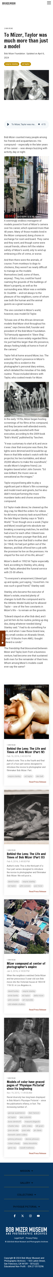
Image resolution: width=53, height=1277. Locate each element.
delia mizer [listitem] (38, 995)
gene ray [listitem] (12, 1148)
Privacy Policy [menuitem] (32, 1238)
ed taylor (26, 64)
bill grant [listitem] (39, 1126)
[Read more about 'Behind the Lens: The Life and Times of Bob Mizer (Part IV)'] (26, 712)
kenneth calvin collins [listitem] (17, 1135)
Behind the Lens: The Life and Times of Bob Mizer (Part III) (26, 856)
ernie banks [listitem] (13, 995)
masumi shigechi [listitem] (32, 1122)
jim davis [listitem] (37, 1130)
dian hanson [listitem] (34, 1113)
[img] (39, 124)
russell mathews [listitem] (27, 1148)
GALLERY (25, 1182)
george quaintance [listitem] (16, 1113)
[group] (26, 124)
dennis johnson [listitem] (32, 1139)
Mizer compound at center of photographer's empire (26, 965)
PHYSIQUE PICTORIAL (25, 1206)
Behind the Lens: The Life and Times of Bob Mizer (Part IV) (26, 750)
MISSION (25, 1170)
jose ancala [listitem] (13, 1130)
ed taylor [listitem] (28, 776)
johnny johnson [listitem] (15, 1139)
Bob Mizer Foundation (15, 53)
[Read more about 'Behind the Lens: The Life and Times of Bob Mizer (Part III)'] (26, 817)
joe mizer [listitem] (38, 886)
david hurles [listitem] (13, 881)
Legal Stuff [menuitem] (19, 1238)
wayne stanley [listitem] (14, 776)
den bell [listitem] (39, 776)
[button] (49, 2)
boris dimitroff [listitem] (14, 1122)
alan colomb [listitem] (25, 1117)
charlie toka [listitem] (13, 1126)
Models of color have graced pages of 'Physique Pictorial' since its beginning (26, 1085)
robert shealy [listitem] (14, 1143)
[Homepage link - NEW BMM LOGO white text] (26, 1233)
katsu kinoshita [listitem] (30, 1143)
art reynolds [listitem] (28, 1000)
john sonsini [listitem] (25, 886)
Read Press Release (37, 782)
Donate (2, 637)
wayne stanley (11, 64)
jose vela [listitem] (26, 1130)
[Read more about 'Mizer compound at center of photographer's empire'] (26, 926)
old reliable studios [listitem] (16, 1004)
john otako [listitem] (27, 1126)
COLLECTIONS (25, 1194)
